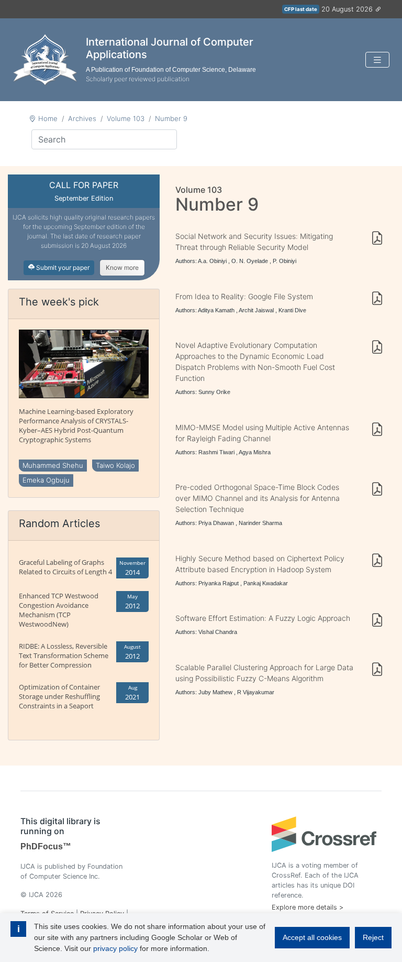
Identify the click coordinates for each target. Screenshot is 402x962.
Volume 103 (125, 118)
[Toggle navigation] (377, 60)
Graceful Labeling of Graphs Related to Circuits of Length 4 (65, 566)
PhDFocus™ (45, 846)
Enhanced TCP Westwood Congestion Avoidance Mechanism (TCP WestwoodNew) (58, 610)
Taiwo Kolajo (115, 465)
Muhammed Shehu (53, 465)
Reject (373, 937)
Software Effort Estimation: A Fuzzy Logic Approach (262, 618)
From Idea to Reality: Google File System (244, 296)
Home (48, 118)
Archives (82, 118)
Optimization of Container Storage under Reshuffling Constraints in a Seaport (59, 696)
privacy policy (115, 948)
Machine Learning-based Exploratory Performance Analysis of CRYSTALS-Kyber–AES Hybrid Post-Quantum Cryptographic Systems (76, 425)
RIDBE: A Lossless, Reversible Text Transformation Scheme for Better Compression (63, 655)
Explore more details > (307, 907)
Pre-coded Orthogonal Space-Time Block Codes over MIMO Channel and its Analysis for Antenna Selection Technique (257, 498)
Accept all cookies (312, 937)
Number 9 (171, 118)
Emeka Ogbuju (46, 480)
